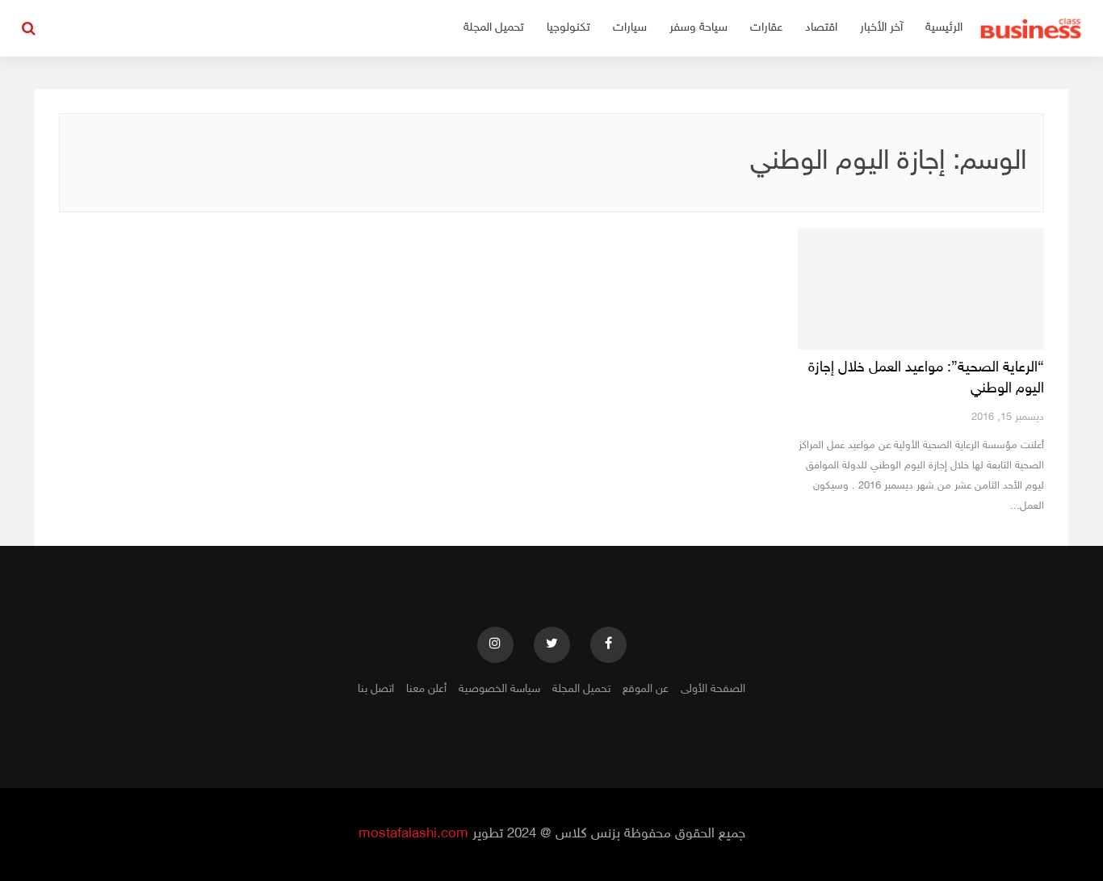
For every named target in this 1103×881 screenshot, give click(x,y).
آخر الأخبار (881, 28)
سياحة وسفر (698, 28)
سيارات (630, 28)
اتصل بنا (376, 689)
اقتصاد (821, 28)
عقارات (766, 28)
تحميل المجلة (493, 28)
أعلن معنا (426, 689)
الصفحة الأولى (713, 689)
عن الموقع (646, 689)
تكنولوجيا (568, 28)
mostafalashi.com (413, 834)
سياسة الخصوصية (499, 689)
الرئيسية (944, 28)
